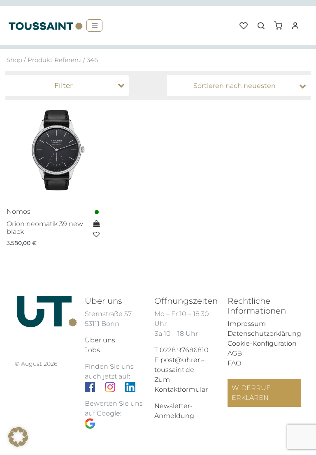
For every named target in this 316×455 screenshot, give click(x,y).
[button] (281, 23)
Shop (14, 60)
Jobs (92, 350)
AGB (235, 353)
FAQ (234, 363)
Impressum (247, 324)
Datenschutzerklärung (264, 333)
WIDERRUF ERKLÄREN (251, 393)
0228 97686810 (184, 350)
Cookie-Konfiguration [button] (262, 343)
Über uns (100, 340)
